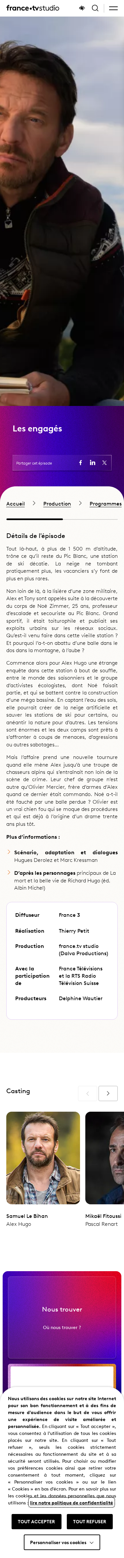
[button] (113, 8)
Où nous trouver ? (62, 1327)
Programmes (106, 503)
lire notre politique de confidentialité (71, 1502)
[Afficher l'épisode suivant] (108, 1093)
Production (57, 503)
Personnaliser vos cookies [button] (58, 1542)
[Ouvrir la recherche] (95, 8)
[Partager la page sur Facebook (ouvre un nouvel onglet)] (80, 462)
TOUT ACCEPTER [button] (36, 1521)
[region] (62, 503)
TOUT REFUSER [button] (89, 1521)
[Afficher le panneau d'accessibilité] (82, 8)
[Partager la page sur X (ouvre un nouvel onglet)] (104, 462)
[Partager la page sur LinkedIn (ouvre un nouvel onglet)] (92, 462)
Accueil (15, 503)
